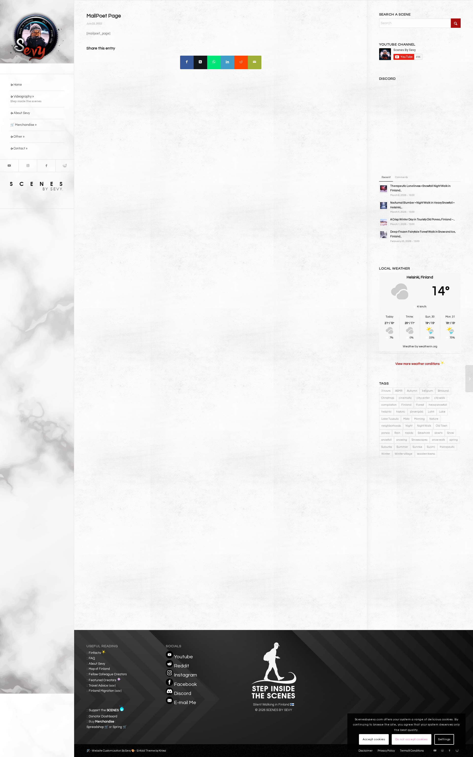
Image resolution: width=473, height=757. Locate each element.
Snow (450, 433)
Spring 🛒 (120, 727)
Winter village (403, 453)
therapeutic (447, 447)
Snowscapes (419, 439)
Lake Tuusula (390, 419)
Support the (104, 710)
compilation (389, 404)
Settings (444, 739)
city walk (439, 398)
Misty (406, 419)
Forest (420, 404)
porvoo (385, 433)
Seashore (424, 433)
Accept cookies (374, 739)
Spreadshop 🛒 (97, 727)
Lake (442, 411)
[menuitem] (37, 85)
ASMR (398, 390)
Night (408, 425)
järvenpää (416, 411)
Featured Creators (102, 680)
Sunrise (417, 447)
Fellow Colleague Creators (108, 674)
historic (400, 411)
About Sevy (97, 663)
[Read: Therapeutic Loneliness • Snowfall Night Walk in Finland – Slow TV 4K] (383, 188)
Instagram (185, 675)
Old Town (441, 425)
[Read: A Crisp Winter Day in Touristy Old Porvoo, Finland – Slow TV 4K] (383, 222)
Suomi (431, 447)
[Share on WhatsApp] (214, 62)
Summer (402, 447)
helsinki (386, 411)
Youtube (183, 656)
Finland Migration (101, 691)
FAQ (92, 658)
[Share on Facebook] (187, 62)
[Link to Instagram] (27, 166)
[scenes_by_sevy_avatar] (37, 37)
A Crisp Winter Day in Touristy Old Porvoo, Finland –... (422, 219)
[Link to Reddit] (64, 166)
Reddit (181, 665)
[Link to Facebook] (46, 166)
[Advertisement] (420, 503)
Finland (406, 404)
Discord (182, 693)
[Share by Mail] (254, 62)
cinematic (405, 398)
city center (423, 398)
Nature (433, 419)
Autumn (412, 390)
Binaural (443, 390)
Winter (385, 453)
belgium (427, 390)
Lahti (431, 411)
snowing (401, 439)
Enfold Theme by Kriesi (151, 750)
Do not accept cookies (411, 739)
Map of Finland (99, 669)
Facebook (185, 684)
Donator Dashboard (103, 716)
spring (454, 439)
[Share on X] (200, 62)
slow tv (438, 433)
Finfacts (95, 653)
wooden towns (426, 453)
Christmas (387, 398)
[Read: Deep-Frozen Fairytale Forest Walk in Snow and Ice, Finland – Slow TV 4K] (383, 234)
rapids (409, 433)
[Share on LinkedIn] (227, 62)
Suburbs (386, 447)
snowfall (386, 439)
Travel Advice (98, 685)
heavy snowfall (438, 404)
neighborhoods (391, 425)
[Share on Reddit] (241, 62)
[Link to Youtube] (9, 166)
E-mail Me (185, 702)
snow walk (438, 439)
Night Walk (424, 425)
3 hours (385, 390)
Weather (409, 346)
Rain (397, 433)
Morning (419, 419)
